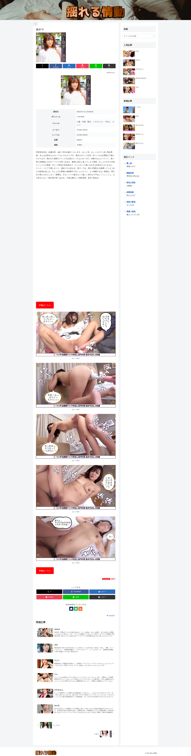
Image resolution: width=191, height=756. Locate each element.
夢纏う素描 (131, 211)
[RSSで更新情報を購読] (80, 609)
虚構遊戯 (130, 192)
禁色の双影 (131, 182)
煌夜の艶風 (131, 202)
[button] (109, 66)
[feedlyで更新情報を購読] (76, 609)
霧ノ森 (129, 163)
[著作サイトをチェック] (71, 609)
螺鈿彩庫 (130, 173)
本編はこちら (45, 305)
